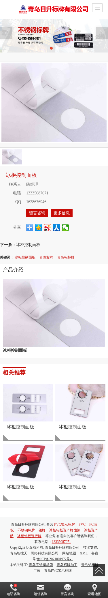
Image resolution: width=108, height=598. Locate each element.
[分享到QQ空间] (38, 227)
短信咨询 (41, 594)
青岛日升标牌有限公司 (62, 547)
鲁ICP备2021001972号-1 (55, 559)
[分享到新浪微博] (47, 227)
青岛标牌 (46, 256)
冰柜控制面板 (28, 244)
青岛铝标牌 (66, 256)
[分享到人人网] (56, 227)
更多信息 (62, 213)
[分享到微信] (65, 227)
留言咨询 (37, 213)
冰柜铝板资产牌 (29, 536)
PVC (82, 524)
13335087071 (61, 542)
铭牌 (42, 530)
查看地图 (94, 594)
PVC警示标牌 (64, 524)
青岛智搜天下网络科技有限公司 (34, 553)
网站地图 (69, 553)
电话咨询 (13, 594)
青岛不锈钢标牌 (41, 565)
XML (84, 553)
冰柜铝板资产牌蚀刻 (64, 530)
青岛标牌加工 (67, 565)
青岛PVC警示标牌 (58, 571)
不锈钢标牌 (26, 530)
